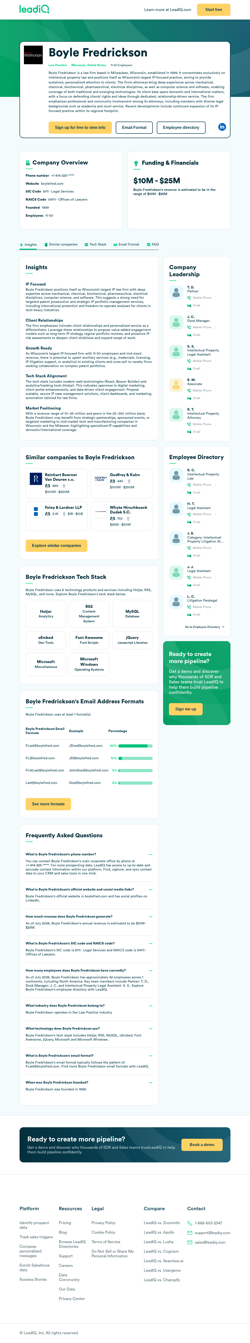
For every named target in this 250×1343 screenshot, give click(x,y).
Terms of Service (106, 1242)
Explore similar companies (56, 545)
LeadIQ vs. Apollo (159, 1232)
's (86, 949)
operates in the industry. (69, 1009)
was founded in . (57, 1086)
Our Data (67, 1289)
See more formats (48, 804)
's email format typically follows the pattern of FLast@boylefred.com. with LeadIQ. (87, 1061)
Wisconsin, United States (88, 65)
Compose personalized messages (31, 1251)
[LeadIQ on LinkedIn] (224, 1333)
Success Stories (33, 1279)
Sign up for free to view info (80, 127)
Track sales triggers (36, 1237)
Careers (66, 1266)
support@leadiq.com (212, 1233)
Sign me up (185, 709)
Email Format (134, 127)
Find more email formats (94, 1066)
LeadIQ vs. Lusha (158, 1242)
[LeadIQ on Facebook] (216, 1333)
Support (66, 1256)
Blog (63, 1232)
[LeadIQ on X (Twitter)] (220, 1333)
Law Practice (88, 1012)
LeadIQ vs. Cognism (161, 1251)
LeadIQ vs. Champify (162, 1280)
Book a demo (202, 1145)
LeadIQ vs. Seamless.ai (163, 1261)
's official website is (86, 895)
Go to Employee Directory (202, 626)
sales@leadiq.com (210, 1242)
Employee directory (181, 127)
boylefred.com (96, 896)
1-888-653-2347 (208, 1223)
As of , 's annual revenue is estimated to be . (86, 922)
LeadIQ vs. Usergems (162, 1270)
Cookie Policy (103, 1232)
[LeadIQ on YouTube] (228, 1333)
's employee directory (56, 989)
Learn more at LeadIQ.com (167, 10)
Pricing (65, 1223)
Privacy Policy (103, 1223)
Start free (213, 10)
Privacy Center (72, 1299)
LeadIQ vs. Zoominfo (162, 1223)
